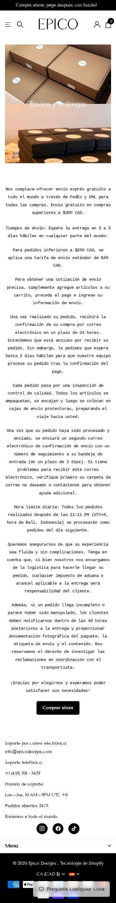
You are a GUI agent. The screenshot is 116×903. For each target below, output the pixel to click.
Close (58, 845)
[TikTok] (73, 828)
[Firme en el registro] (97, 24)
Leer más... (100, 5)
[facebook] (58, 828)
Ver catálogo (8, 24)
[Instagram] (42, 828)
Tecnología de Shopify (81, 863)
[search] (20, 25)
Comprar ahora (58, 707)
